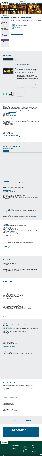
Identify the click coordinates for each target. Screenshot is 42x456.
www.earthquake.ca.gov (12, 231)
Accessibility (24, 450)
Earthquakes (13, 26)
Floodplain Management (28, 420)
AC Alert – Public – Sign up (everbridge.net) (27, 72)
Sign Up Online (25, 96)
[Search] (34, 1)
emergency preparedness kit (13, 116)
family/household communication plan (11, 115)
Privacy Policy (12, 455)
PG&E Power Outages (15, 28)
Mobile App (28, 64)
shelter (8, 113)
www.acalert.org (20, 288)
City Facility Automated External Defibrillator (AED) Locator (19, 25)
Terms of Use (9, 455)
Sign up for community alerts (7, 328)
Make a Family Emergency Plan (7, 136)
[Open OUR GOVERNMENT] (16, 3)
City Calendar (24, 446)
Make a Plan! (13, 24)
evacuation (8, 114)
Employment (24, 448)
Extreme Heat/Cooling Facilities (16, 27)
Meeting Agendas (25, 445)
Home (3, 15)
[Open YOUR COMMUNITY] (23, 3)
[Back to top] (41, 454)
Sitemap (23, 451)
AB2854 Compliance (25, 449)
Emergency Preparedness (26, 447)
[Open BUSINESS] (28, 3)
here (27, 269)
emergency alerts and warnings (12, 112)
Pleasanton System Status (18, 455)
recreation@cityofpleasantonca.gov (32, 216)
